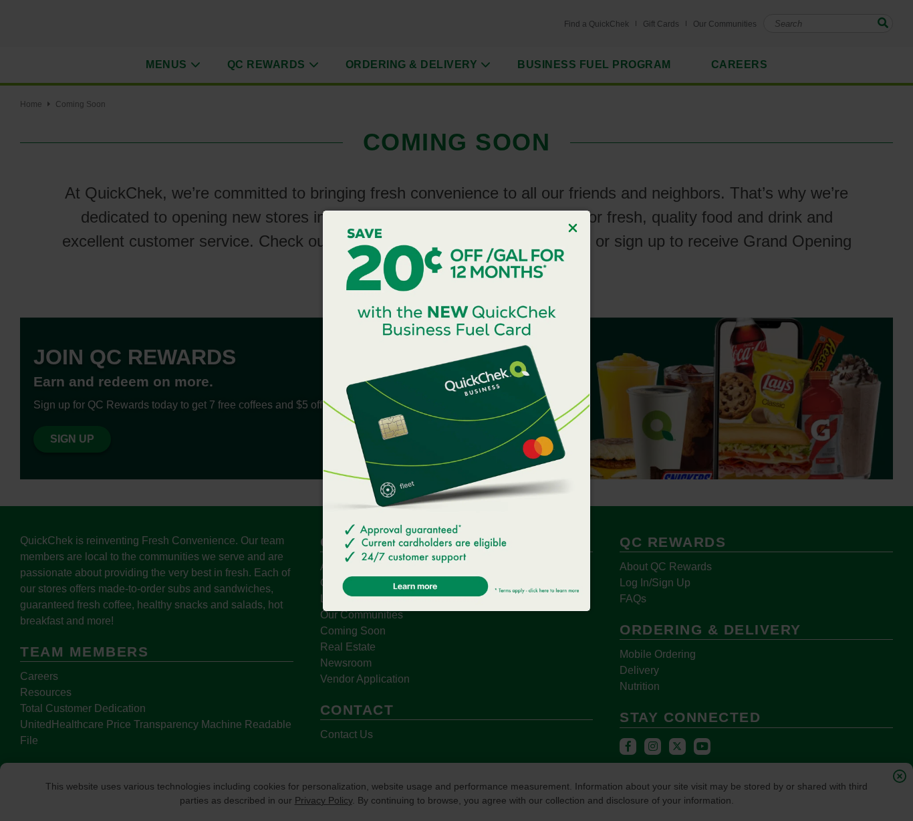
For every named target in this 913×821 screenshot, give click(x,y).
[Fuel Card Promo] (456, 410)
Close (572, 228)
